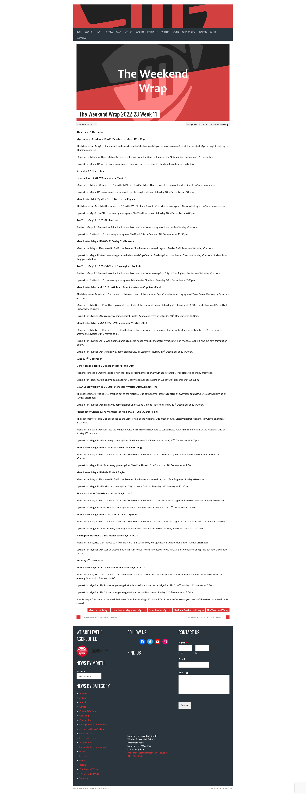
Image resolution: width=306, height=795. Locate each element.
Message (183, 672)
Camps (82, 706)
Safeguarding (188, 31)
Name (182, 642)
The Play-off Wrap (88, 769)
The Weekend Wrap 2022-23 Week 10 (98, 617)
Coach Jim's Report (88, 711)
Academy (140, 31)
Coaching (84, 715)
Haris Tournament (88, 738)
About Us (89, 31)
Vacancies (81, 37)
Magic (119, 31)
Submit (184, 705)
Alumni (82, 697)
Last (197, 653)
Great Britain (85, 733)
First (180, 653)
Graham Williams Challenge (92, 729)
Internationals (86, 742)
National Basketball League (189, 610)
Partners (165, 31)
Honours (202, 31)
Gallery (214, 31)
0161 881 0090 (134, 756)
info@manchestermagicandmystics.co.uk (147, 752)
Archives (80, 671)
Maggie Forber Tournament (93, 747)
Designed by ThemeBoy (222, 788)
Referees (84, 764)
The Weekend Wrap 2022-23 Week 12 (207, 617)
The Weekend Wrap (218, 124)
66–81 (110, 198)
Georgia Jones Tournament (93, 724)
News (99, 31)
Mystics (128, 31)
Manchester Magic (98, 610)
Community (152, 31)
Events (176, 31)
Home (78, 31)
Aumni (82, 702)
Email (182, 659)
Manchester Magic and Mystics (129, 610)
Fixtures (109, 31)
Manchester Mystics (160, 610)
